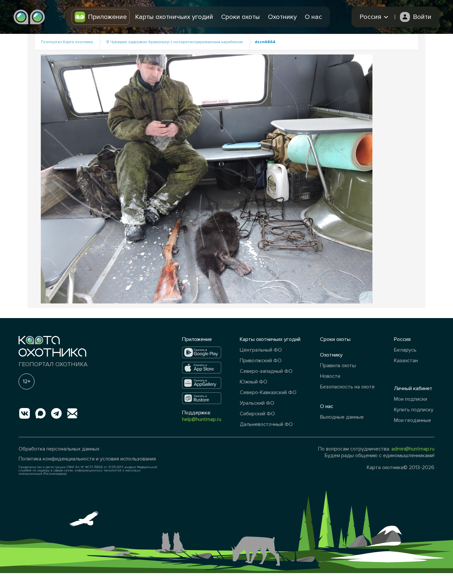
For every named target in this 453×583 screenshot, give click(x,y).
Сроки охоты (240, 17)
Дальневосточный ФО (266, 424)
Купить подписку (413, 409)
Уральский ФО (257, 403)
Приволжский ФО (261, 360)
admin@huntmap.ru (412, 449)
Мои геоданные (412, 420)
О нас (313, 17)
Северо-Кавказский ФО (268, 392)
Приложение (107, 17)
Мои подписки (410, 399)
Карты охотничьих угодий (174, 17)
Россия (402, 339)
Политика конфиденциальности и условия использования (87, 459)
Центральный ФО (261, 350)
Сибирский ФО (257, 413)
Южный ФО (253, 381)
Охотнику (282, 17)
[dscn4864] (206, 178)
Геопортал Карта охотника (67, 42)
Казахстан (406, 360)
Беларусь (405, 350)
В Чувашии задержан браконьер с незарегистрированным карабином (174, 42)
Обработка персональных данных (59, 449)
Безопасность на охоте (347, 386)
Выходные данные (342, 417)
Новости (330, 376)
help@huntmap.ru (201, 419)
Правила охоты (338, 365)
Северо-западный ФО (266, 371)
